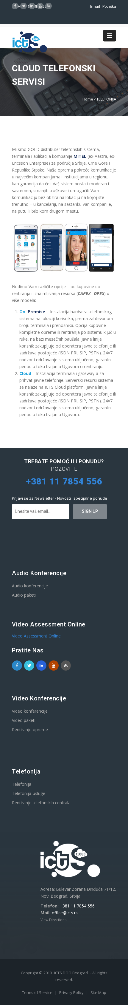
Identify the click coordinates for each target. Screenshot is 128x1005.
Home (87, 99)
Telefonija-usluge (28, 793)
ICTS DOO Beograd (71, 972)
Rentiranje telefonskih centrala (41, 802)
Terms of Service (37, 992)
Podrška (109, 6)
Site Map (98, 992)
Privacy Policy (72, 992)
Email (95, 6)
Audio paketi (24, 595)
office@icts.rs (65, 913)
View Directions (53, 919)
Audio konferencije (30, 586)
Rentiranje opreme (30, 729)
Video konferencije (30, 711)
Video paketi (23, 720)
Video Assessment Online (36, 636)
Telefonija (21, 784)
